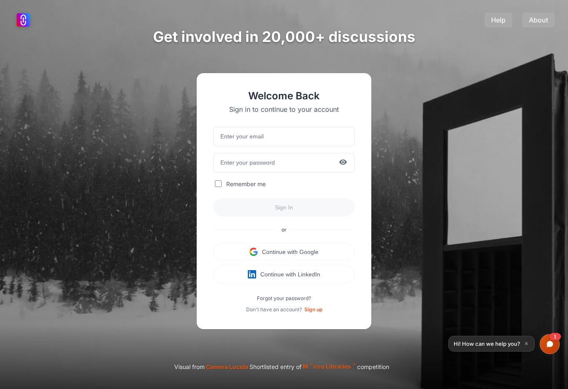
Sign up (313, 309)
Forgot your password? (284, 298)
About (538, 20)
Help (498, 20)
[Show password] (343, 162)
